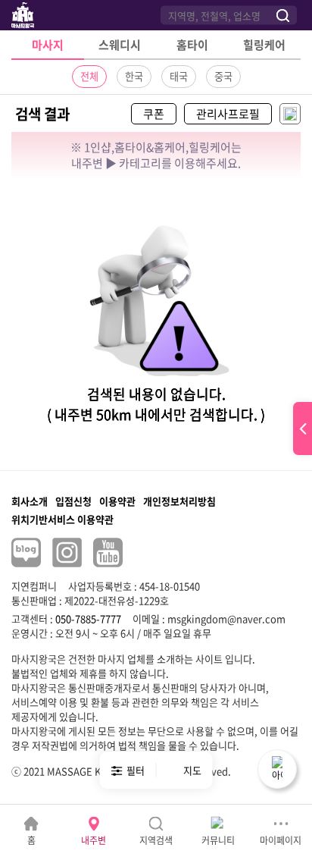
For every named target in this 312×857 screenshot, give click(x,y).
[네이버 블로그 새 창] (26, 552)
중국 (223, 76)
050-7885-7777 (88, 618)
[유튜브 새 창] (108, 552)
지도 (192, 770)
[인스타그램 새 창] (67, 552)
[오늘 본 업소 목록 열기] (302, 428)
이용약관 (117, 501)
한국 (134, 76)
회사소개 (29, 501)
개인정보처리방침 (179, 501)
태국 (179, 76)
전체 (89, 76)
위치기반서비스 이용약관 (62, 519)
